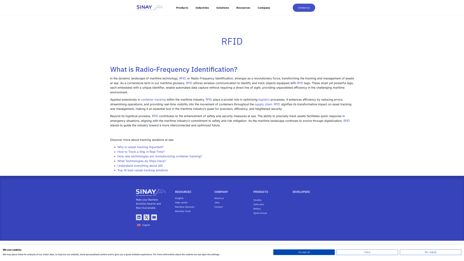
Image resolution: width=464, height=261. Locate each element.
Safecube (258, 204)
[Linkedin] (139, 217)
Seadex (257, 200)
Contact (218, 206)
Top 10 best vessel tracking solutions (142, 170)
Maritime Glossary (185, 206)
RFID (182, 78)
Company (264, 7)
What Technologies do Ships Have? (141, 161)
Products (182, 7)
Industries (202, 7)
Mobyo (257, 208)
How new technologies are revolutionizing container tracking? (159, 156)
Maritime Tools (183, 211)
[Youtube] (154, 217)
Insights (179, 198)
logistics (264, 99)
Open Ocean (260, 213)
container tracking (153, 99)
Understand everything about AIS (140, 165)
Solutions (222, 7)
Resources (243, 7)
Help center (181, 202)
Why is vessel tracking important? (140, 147)
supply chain (263, 104)
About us (219, 198)
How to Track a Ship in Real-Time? (141, 152)
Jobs (217, 202)
